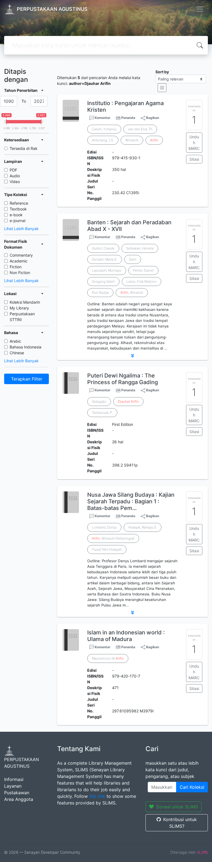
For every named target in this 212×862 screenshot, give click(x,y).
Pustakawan (16, 792)
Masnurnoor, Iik (108, 658)
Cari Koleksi (192, 787)
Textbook (18, 209)
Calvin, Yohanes (104, 129)
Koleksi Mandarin (25, 302)
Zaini (132, 259)
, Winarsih (131, 292)
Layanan (13, 786)
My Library (19, 308)
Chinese (17, 352)
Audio (15, 175)
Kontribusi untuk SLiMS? (180, 823)
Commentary (21, 255)
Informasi (13, 779)
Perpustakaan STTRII (22, 316)
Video (15, 181)
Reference (19, 203)
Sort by (162, 71)
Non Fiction (20, 272)
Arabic (15, 341)
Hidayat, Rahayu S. (142, 527)
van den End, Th (140, 129)
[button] (132, 355)
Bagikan (152, 118)
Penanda (128, 118)
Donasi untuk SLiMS (177, 806)
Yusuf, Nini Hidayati (107, 549)
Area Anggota (18, 799)
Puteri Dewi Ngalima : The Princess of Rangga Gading (122, 379)
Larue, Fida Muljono (141, 281)
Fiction (16, 266)
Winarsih (132, 140)
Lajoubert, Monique (106, 270)
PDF (13, 170)
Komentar (102, 118)
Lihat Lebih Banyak (21, 228)
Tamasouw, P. (102, 412)
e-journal (17, 220)
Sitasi (194, 159)
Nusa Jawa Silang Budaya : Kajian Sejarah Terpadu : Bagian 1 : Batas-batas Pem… (130, 501)
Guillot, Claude (103, 248)
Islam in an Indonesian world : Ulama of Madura (126, 635)
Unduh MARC (194, 142)
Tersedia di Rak (24, 148)
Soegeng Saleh (103, 281)
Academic (19, 261)
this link (97, 796)
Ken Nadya (100, 292)
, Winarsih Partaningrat (113, 538)
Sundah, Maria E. (104, 259)
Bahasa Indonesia (25, 347)
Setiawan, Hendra (139, 248)
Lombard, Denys (104, 527)
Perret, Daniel (143, 270)
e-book (16, 214)
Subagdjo (99, 401)
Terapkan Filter (26, 379)
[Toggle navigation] (200, 9)
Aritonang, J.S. (103, 140)
